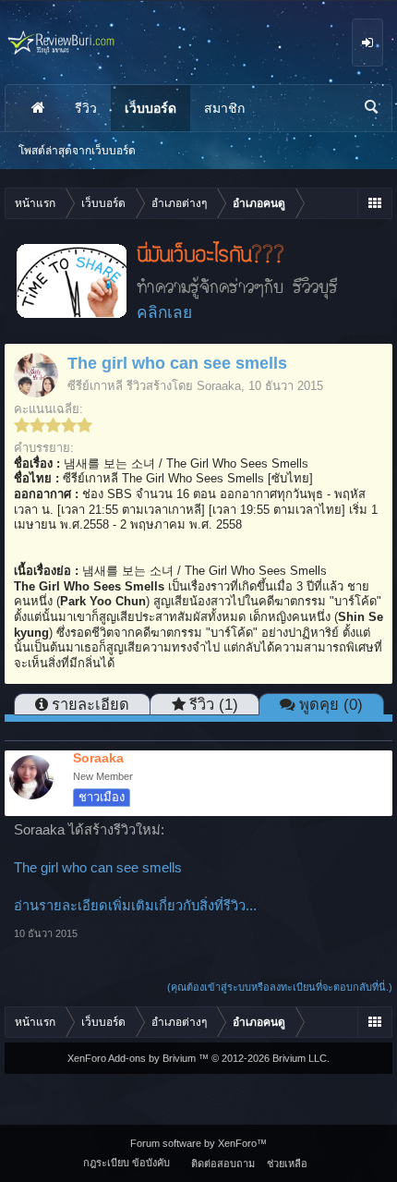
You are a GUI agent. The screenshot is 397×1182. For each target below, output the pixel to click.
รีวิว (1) (213, 704)
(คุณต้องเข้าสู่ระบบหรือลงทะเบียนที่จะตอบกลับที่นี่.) (279, 987)
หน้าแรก (38, 108)
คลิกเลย (164, 312)
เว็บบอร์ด (150, 108)
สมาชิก (224, 108)
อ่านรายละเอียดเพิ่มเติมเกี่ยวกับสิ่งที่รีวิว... (135, 905)
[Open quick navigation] (374, 203)
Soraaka (219, 386)
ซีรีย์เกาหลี (95, 386)
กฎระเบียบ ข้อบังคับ (126, 1162)
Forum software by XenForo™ (198, 1143)
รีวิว (86, 108)
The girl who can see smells (98, 867)
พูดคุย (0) (331, 704)
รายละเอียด (90, 704)
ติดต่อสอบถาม (223, 1163)
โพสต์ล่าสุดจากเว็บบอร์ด (77, 150)
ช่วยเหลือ (287, 1163)
